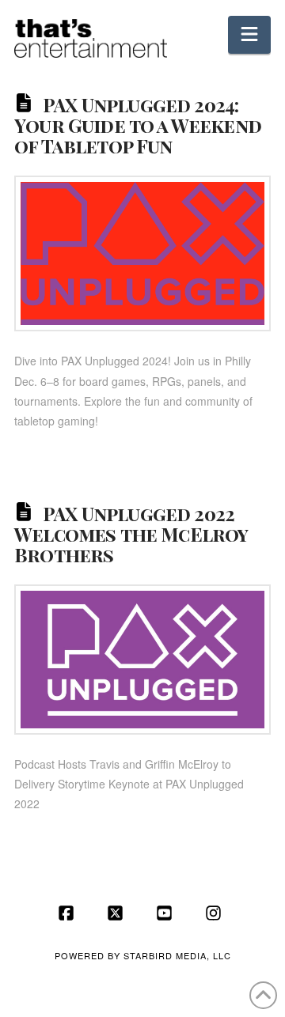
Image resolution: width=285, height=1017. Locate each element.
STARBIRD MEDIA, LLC (177, 955)
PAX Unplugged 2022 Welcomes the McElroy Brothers (130, 534)
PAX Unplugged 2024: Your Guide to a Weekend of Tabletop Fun (137, 125)
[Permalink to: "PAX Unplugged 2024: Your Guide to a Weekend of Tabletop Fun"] (142, 253)
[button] (249, 35)
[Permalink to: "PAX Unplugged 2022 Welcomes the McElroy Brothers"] (142, 659)
